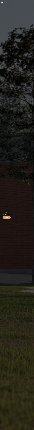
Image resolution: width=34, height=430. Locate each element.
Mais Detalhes (6, 217)
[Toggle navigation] (33, 2)
